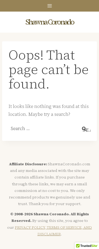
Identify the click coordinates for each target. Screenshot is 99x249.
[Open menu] (49, 6)
